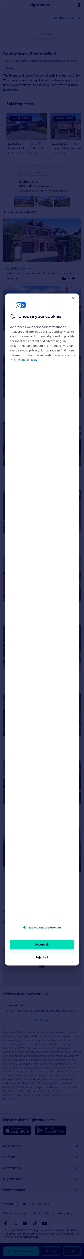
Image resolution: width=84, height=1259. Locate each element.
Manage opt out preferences (42, 927)
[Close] (73, 298)
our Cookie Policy (25, 360)
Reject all (42, 957)
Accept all (42, 944)
